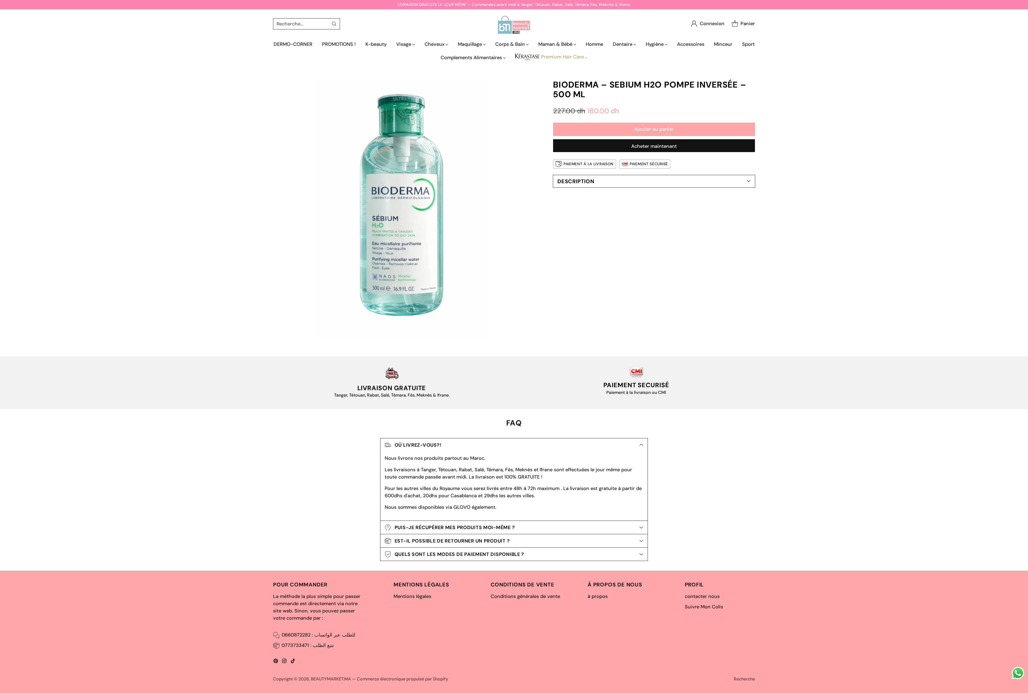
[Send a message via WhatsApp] (1018, 673)
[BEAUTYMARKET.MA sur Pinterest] (276, 662)
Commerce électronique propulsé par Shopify (402, 679)
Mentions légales (412, 596)
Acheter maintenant (654, 146)
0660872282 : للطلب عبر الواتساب (318, 635)
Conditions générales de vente (525, 596)
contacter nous (702, 596)
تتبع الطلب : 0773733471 (308, 645)
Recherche (744, 679)
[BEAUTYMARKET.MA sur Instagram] (284, 662)
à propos (598, 596)
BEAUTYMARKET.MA (331, 679)
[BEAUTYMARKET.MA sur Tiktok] (293, 662)
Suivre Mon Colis (704, 607)
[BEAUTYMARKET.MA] (514, 24)
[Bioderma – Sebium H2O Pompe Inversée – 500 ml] (401, 208)
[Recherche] (334, 23)
